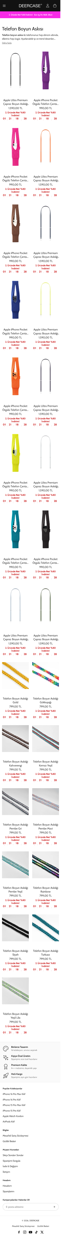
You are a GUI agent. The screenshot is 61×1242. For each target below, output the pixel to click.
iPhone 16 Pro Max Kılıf (14, 1094)
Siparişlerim (8, 1191)
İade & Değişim (10, 1166)
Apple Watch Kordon (13, 1116)
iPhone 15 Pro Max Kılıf (14, 1105)
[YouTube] (30, 1232)
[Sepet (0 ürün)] (54, 5)
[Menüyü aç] (4, 6)
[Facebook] (19, 1232)
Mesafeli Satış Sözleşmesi (15, 1135)
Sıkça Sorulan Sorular (13, 1155)
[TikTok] (36, 1232)
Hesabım (7, 1185)
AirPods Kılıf (9, 1121)
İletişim (6, 1171)
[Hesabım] (48, 6)
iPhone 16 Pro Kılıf (12, 1099)
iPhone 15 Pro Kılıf (12, 1110)
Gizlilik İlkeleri (9, 1141)
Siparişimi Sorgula (11, 1160)
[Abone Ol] (54, 1207)
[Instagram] (24, 1232)
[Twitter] (42, 1232)
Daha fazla (7, 42)
